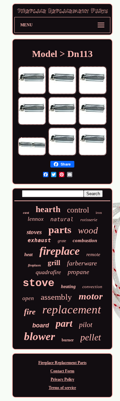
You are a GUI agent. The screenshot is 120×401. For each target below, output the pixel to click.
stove (38, 283)
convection (92, 286)
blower (39, 336)
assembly (56, 296)
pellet (90, 337)
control (78, 210)
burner (68, 340)
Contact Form (62, 371)
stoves (34, 231)
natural (62, 219)
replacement (71, 309)
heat (28, 254)
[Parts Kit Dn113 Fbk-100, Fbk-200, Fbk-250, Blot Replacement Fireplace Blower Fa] (62, 93)
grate (62, 240)
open (28, 298)
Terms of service (62, 387)
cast (26, 212)
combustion (85, 240)
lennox (36, 219)
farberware (82, 263)
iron (99, 212)
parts (59, 229)
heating (68, 286)
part (64, 323)
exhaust (39, 240)
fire (30, 311)
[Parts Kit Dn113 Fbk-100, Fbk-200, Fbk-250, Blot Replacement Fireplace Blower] (32, 93)
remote (93, 254)
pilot (85, 324)
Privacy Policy (62, 379)
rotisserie (88, 219)
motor (91, 296)
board (40, 325)
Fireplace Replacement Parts (62, 362)
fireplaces (34, 265)
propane (78, 271)
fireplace (59, 251)
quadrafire (48, 272)
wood (88, 230)
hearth (48, 209)
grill (54, 263)
